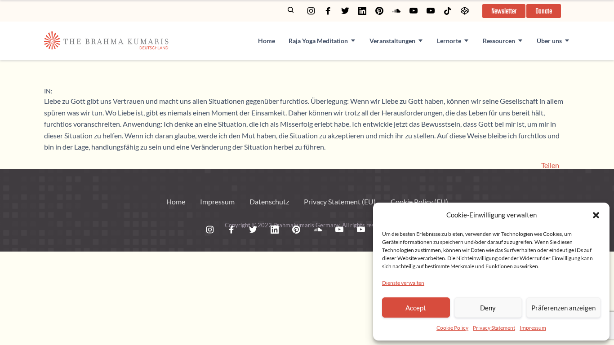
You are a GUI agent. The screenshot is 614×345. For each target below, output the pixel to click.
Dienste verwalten (403, 282)
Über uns (549, 40)
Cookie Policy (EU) (419, 201)
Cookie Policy (452, 327)
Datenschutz (269, 201)
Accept (415, 308)
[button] (596, 215)
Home (266, 40)
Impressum (533, 327)
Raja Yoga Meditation (318, 40)
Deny (488, 308)
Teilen (550, 165)
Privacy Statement (494, 327)
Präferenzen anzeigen (563, 308)
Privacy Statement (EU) (340, 201)
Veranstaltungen (392, 40)
